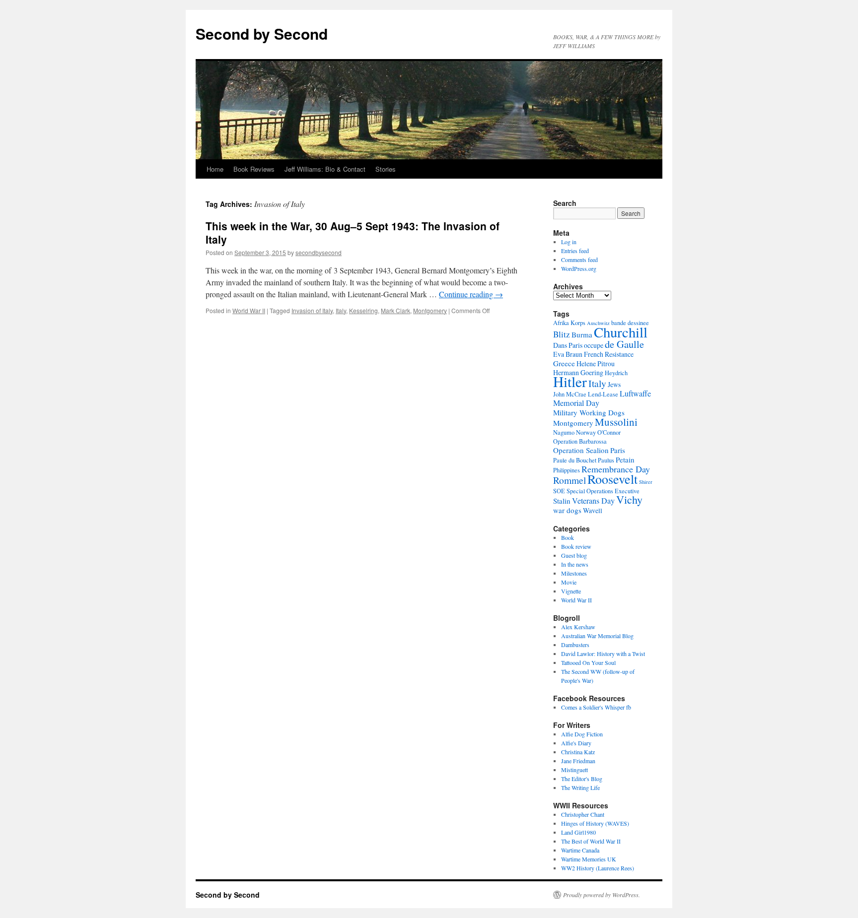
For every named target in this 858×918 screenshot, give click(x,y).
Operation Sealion (581, 450)
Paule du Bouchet (574, 460)
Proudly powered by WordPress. (601, 895)
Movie (568, 582)
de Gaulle (624, 344)
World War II (248, 310)
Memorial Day (576, 402)
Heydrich (616, 373)
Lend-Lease (603, 394)
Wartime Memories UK (588, 859)
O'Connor (609, 432)
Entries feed (575, 251)
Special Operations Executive (603, 491)
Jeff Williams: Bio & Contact (325, 169)
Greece (564, 363)
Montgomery (430, 310)
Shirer (645, 481)
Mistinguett (574, 770)
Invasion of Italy (312, 310)
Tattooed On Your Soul (588, 662)
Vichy (629, 499)
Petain (625, 459)
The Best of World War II (591, 841)
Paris (617, 450)
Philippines (566, 470)
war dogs (567, 510)
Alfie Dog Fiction (582, 734)
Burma (582, 334)
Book (567, 537)
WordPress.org (578, 268)
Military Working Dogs (589, 412)
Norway (586, 432)
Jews (614, 384)
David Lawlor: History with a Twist (603, 653)
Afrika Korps (569, 323)
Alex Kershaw (578, 627)
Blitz (561, 334)
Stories (385, 169)
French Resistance (609, 354)
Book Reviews (254, 169)
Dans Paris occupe (578, 345)
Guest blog (574, 555)
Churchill (620, 332)
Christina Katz (578, 752)
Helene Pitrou (595, 363)
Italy (341, 310)
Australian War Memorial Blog (597, 636)
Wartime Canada (580, 850)
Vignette (571, 591)
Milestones (574, 573)
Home (215, 169)
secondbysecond (318, 252)
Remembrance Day (615, 469)
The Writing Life (580, 787)
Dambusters (575, 645)
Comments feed (579, 259)
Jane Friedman (578, 761)
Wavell (592, 510)
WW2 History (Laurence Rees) (597, 868)
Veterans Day (593, 500)
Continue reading (471, 294)
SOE (559, 491)
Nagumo (563, 432)
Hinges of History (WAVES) (595, 823)
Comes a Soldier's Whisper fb (596, 707)
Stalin (562, 501)
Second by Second (262, 33)
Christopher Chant (582, 814)
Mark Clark (395, 310)
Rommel (569, 479)
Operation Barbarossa (580, 441)
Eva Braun (567, 354)
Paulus (606, 460)
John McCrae (569, 394)
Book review (576, 546)
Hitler (570, 381)
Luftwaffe (635, 393)
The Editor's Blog (581, 779)
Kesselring (363, 310)
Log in (568, 242)
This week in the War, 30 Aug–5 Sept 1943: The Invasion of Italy (353, 232)
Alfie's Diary (576, 743)
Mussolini (616, 422)
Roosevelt (612, 478)
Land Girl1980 (578, 832)
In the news (574, 564)
